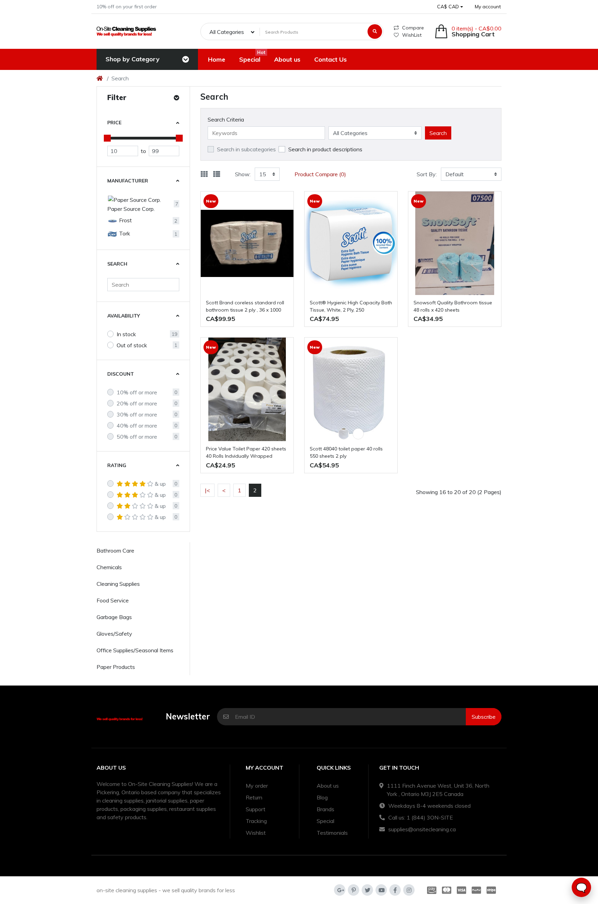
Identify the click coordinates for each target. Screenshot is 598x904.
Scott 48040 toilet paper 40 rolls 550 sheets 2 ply (346, 452)
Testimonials (332, 832)
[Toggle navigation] (185, 59)
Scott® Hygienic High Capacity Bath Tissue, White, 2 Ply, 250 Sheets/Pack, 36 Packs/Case (351, 306)
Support (255, 809)
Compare (413, 28)
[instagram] (409, 890)
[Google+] (339, 890)
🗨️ (581, 887)
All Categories (226, 31)
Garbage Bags (114, 617)
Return (254, 797)
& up (160, 483)
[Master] (446, 890)
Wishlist (256, 832)
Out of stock (132, 345)
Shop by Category (133, 59)
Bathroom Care (115, 550)
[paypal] (476, 890)
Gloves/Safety (114, 633)
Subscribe (484, 716)
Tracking (256, 820)
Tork (124, 233)
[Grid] (204, 174)
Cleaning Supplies (118, 583)
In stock (126, 334)
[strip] (492, 890)
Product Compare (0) (320, 174)
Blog (322, 797)
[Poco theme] (126, 31)
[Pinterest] (353, 890)
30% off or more (137, 414)
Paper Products (116, 666)
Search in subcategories (246, 149)
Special (325, 820)
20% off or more (137, 403)
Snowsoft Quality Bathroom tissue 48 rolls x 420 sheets (453, 306)
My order (257, 785)
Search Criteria (226, 119)
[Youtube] (381, 890)
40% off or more (137, 425)
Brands (325, 809)
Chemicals (109, 567)
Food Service (113, 600)
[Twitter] (367, 890)
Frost (125, 220)
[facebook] (395, 890)
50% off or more (137, 436)
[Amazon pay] (430, 890)
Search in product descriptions (325, 149)
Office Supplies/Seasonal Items (135, 650)
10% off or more (137, 392)
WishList (412, 35)
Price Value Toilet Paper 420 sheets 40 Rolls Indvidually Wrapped (246, 452)
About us (328, 785)
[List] (216, 174)
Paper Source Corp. (131, 208)
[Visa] (461, 890)
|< (207, 490)
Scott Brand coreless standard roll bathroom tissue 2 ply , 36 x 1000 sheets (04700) (245, 306)
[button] (450, 6)
